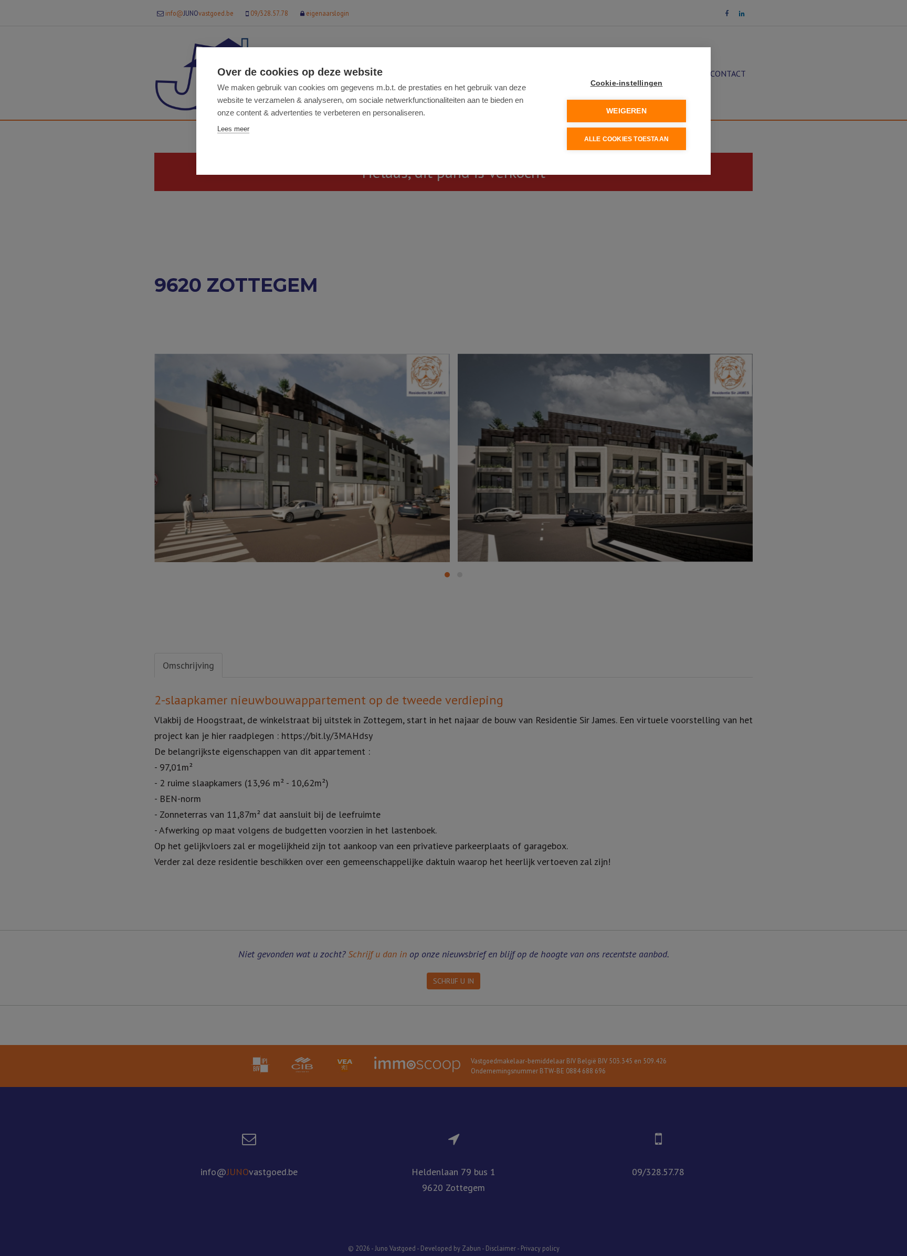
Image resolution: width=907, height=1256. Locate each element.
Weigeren (626, 111)
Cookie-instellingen (626, 83)
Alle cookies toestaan (626, 139)
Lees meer (233, 129)
